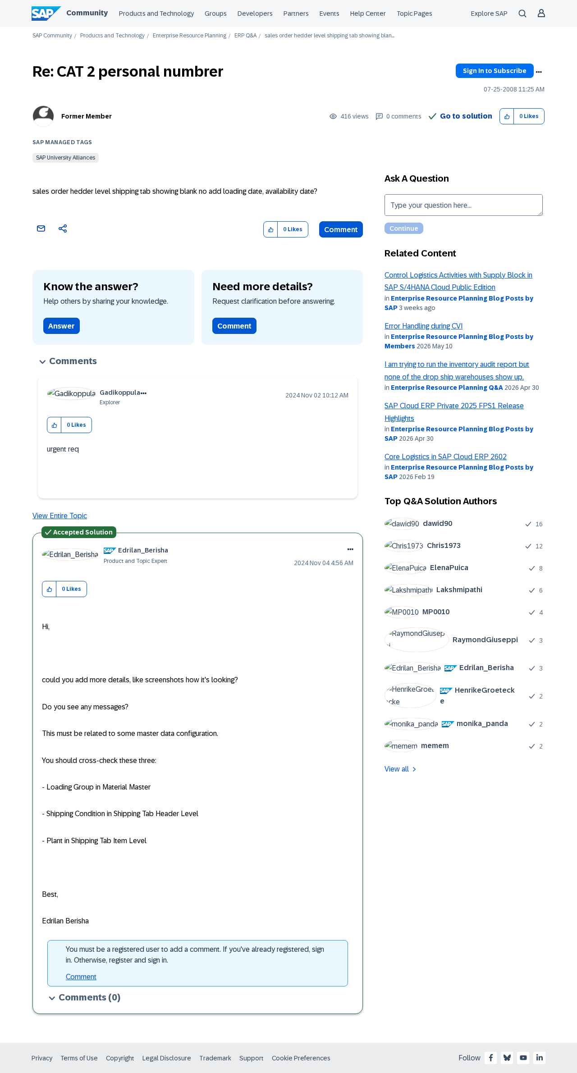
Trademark (215, 1058)
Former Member (86, 116)
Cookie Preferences (301, 1058)
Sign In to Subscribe (495, 70)
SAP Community (52, 36)
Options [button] (538, 72)
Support (251, 1058)
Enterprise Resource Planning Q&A (447, 387)
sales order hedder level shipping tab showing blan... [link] (329, 36)
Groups (216, 13)
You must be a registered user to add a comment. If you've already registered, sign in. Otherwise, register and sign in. (195, 954)
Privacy (42, 1058)
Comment (341, 229)
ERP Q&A (245, 36)
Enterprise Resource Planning (189, 36)
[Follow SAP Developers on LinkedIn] (539, 1057)
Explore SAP (489, 13)
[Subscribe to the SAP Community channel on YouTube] (523, 1057)
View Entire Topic (59, 516)
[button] (507, 116)
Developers (255, 13)
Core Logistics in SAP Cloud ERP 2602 (446, 457)
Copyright (120, 1058)
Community (87, 13)
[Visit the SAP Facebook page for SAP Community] (491, 1057)
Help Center (368, 13)
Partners (296, 13)
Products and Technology (156, 13)
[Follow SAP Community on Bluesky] (507, 1057)
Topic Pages (414, 13)
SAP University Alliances (65, 158)
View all (397, 769)
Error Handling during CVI (424, 326)
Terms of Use (79, 1058)
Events (329, 13)
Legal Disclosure (166, 1058)
